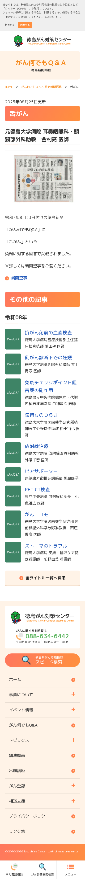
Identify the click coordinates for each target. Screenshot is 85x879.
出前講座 (17, 770)
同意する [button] (25, 25)
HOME (9, 87)
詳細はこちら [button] (53, 16)
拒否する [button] (9, 25)
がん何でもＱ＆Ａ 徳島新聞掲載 (41, 87)
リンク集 (17, 831)
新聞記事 (19, 278)
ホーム (15, 679)
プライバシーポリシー (29, 816)
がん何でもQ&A (23, 725)
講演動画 (17, 755)
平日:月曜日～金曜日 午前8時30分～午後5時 (42, 636)
